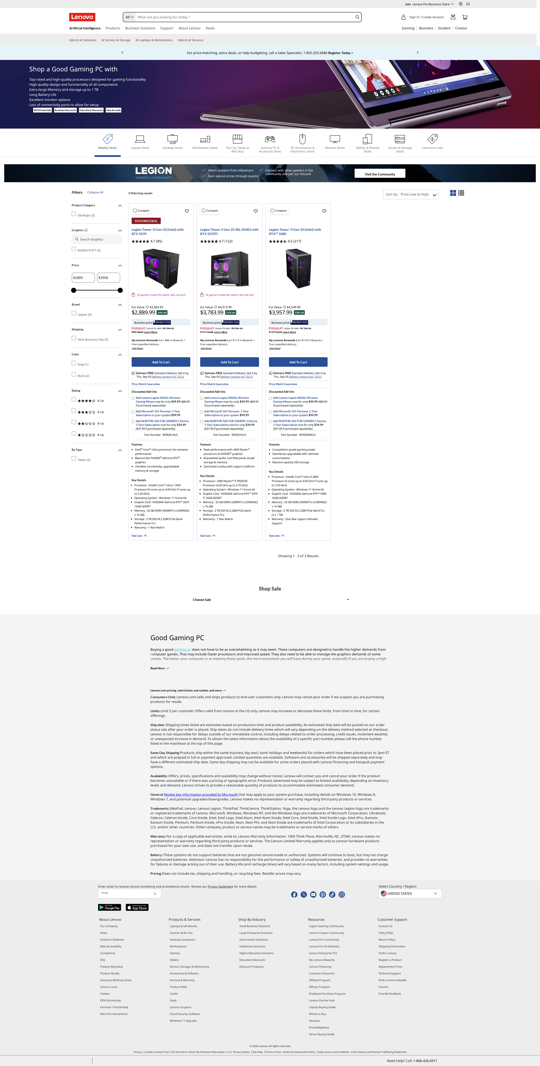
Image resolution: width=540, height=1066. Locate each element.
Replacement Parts (390, 966)
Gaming (175, 953)
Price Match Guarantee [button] (146, 384)
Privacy (138, 1052)
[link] (453, 18)
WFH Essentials (42, 110)
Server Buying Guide (322, 1034)
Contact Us (385, 926)
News (103, 933)
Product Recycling (111, 966)
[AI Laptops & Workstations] (174, 40)
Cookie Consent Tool (157, 1052)
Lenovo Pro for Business (324, 946)
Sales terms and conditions (334, 1052)
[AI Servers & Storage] (132, 40)
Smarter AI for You (181, 933)
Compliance (107, 953)
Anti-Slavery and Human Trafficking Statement (379, 1052)
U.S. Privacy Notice (239, 1052)
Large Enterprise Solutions (256, 933)
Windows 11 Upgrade (183, 1021)
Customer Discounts (322, 973)
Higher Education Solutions (256, 953)
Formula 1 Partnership (114, 1007)
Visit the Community (380, 174)
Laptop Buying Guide (322, 1007)
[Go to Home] (82, 17)
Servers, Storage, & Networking (189, 966)
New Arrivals (113, 110)
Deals (173, 1000)
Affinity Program (319, 987)
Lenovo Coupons (180, 1007)
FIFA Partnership (110, 1000)
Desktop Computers (182, 939)
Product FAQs (178, 987)
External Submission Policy (299, 1052)
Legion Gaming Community (326, 926)
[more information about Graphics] (86, 230)
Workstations (178, 946)
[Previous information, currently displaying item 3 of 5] (122, 52)
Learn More (150, 332)
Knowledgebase (319, 1027)
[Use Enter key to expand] (446, 17)
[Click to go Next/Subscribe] (154, 893)
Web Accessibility (111, 946)
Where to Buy (317, 1014)
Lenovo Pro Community (324, 939)
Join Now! (137, 348)
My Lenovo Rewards (322, 960)
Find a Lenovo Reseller (393, 980)
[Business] (434, 28)
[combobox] (129, 17)
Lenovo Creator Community (326, 933)
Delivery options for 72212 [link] (167, 376)
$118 (305, 340)
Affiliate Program (319, 980)
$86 (167, 340)
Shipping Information (392, 946)
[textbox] (410, 893)
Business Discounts (65, 110)
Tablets (174, 960)
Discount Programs (251, 966)
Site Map (257, 1052)
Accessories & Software (184, 973)
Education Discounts (91, 110)
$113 (236, 340)
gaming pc (182, 649)
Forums (383, 987)
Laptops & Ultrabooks (183, 926)
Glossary (314, 1021)
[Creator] (469, 28)
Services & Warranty (182, 980)
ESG (102, 960)
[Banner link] (270, 53)
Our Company (109, 926)
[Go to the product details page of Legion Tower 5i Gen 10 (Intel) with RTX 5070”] (161, 269)
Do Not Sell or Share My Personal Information (198, 1052)
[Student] (452, 28)
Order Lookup (387, 953)
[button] (460, 3)
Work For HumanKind (113, 1014)
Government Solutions (253, 939)
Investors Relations (112, 939)
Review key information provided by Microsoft (201, 794)
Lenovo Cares (108, 987)
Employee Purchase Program (327, 993)
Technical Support (390, 973)
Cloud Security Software (185, 1014)
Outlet (174, 993)
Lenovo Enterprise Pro (323, 953)
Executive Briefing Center (116, 980)
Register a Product (390, 960)
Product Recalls (109, 973)
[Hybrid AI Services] (205, 40)
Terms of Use (273, 1052)
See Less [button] (137, 535)
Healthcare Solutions (252, 946)
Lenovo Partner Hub (322, 1000)
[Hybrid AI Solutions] (98, 40)
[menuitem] (107, 145)
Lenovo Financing (320, 966)
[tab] (453, 193)
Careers (105, 993)
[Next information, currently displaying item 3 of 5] (417, 52)
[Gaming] (415, 28)
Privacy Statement (220, 886)
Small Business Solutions (254, 926)
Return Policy (387, 939)
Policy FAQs (386, 933)
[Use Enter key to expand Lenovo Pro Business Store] (452, 4)
